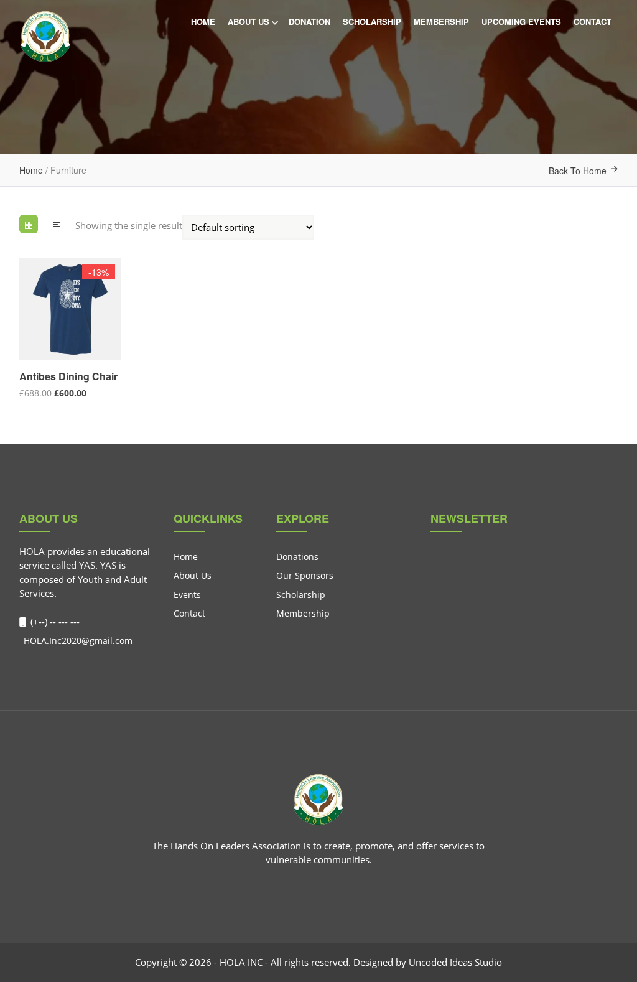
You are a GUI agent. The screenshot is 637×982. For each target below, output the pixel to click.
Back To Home (578, 170)
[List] (56, 224)
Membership (441, 21)
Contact (592, 21)
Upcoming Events (521, 21)
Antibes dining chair (68, 376)
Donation (309, 21)
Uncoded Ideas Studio (455, 962)
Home (203, 21)
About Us (248, 21)
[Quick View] (25, 349)
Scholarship (372, 21)
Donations (297, 557)
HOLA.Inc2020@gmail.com (77, 641)
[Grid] (28, 224)
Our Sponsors (304, 575)
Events (187, 595)
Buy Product (25, 325)
